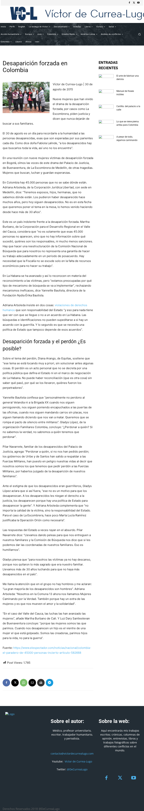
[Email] (32, 682)
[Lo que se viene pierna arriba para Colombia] (106, 125)
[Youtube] (138, 3)
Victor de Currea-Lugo (78, 761)
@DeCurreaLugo (77, 769)
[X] (134, 3)
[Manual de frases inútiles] (106, 94)
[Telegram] (49, 682)
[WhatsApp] (23, 682)
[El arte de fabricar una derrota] (106, 79)
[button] (139, 34)
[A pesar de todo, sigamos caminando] (106, 140)
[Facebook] (129, 3)
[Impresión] (41, 682)
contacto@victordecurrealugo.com (72, 753)
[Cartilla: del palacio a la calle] (106, 110)
